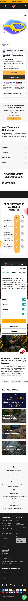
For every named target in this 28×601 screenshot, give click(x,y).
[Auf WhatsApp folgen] (18, 585)
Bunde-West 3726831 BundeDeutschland (5, 551)
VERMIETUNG (5, 538)
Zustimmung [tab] (5, 272)
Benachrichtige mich (14, 77)
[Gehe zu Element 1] (4, 44)
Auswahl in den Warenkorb (14, 118)
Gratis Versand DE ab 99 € (16, 1)
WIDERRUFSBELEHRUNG (21, 528)
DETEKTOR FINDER (6, 523)
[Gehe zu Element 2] (9, 44)
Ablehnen (14, 331)
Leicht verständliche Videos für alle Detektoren (14, 508)
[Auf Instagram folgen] (7, 585)
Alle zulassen (14, 321)
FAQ (2, 531)
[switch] (24, 304)
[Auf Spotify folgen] (22, 585)
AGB (17, 520)
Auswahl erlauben (14, 326)
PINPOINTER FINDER (6, 525)
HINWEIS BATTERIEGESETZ (20, 524)
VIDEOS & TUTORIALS (7, 528)
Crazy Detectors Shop (15, 264)
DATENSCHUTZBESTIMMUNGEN (21, 532)
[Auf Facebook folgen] (3, 585)
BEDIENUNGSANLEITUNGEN (7, 534)
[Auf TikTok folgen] (14, 585)
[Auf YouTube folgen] (10, 585)
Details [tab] (14, 272)
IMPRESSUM (18, 536)
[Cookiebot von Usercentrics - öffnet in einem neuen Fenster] (19, 268)
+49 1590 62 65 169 (6, 558)
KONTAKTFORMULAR (7, 520)
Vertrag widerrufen (20, 540)
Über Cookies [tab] (22, 272)
